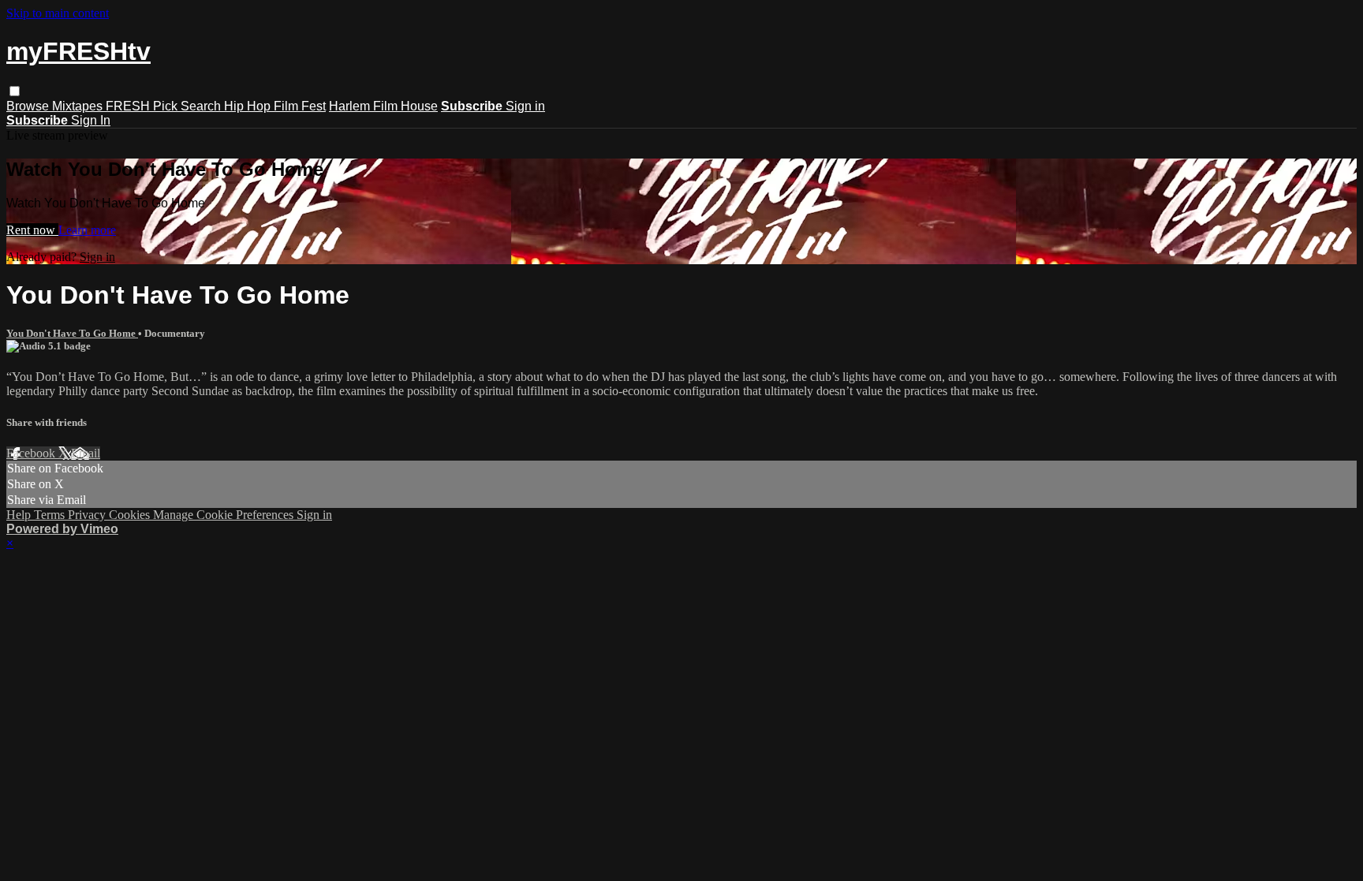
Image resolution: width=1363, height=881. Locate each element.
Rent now (32, 230)
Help (20, 514)
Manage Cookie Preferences (225, 514)
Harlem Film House (383, 106)
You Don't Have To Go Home (72, 333)
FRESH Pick (143, 106)
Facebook (32, 453)
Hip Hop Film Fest (275, 106)
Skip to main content (57, 13)
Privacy (88, 514)
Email (85, 453)
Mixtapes (79, 106)
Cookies (131, 514)
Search (202, 106)
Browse (29, 106)
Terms (51, 514)
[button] (14, 91)
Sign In (90, 120)
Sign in (525, 106)
